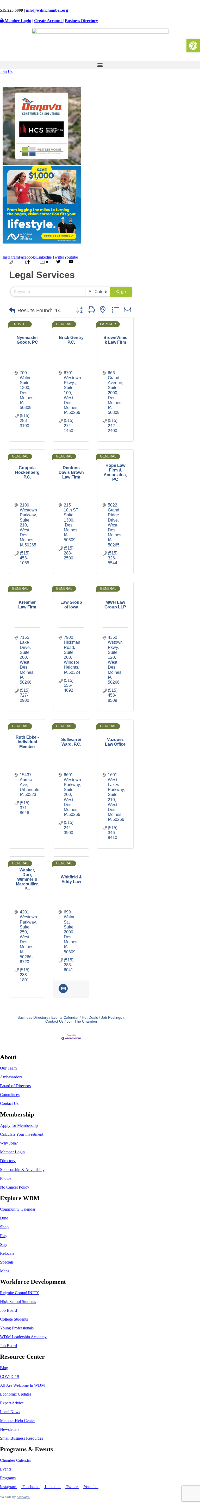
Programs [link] (8, 1478)
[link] (193, 45)
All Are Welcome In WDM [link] (22, 1385)
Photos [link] (5, 1178)
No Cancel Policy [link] (14, 1187)
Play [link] (3, 1235)
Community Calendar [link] (17, 1209)
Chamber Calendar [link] (15, 1460)
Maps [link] (4, 1271)
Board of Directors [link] (15, 1086)
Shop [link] (4, 1227)
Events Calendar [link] (65, 1017)
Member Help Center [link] (17, 1420)
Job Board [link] (8, 1310)
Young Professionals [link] (17, 1328)
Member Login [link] (17, 20)
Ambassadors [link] (11, 1077)
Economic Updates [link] (15, 1394)
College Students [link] (14, 1319)
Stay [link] (3, 1244)
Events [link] (5, 1469)
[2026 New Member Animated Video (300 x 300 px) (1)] (42, 163)
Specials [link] (7, 1262)
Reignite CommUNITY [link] (19, 1293)
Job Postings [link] (111, 1017)
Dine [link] (4, 1218)
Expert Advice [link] (12, 1403)
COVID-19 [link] (9, 1376)
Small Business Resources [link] (21, 1438)
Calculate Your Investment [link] (21, 1134)
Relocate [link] (7, 1253)
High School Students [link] (18, 1301)
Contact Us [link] (9, 1103)
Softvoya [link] (23, 1497)
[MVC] (42, 242)
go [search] (123, 291)
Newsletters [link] (9, 1429)
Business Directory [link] (81, 20)
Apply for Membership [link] (19, 1125)
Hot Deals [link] (90, 1017)
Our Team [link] (8, 1068)
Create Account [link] (48, 20)
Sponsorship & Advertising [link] (22, 1169)
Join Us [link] (6, 71)
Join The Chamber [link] (82, 1021)
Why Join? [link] (9, 1143)
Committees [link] (10, 1094)
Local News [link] (10, 1412)
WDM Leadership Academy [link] (23, 1337)
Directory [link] (8, 1161)
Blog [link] (4, 1367)
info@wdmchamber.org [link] (47, 10)
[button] (100, 65)
